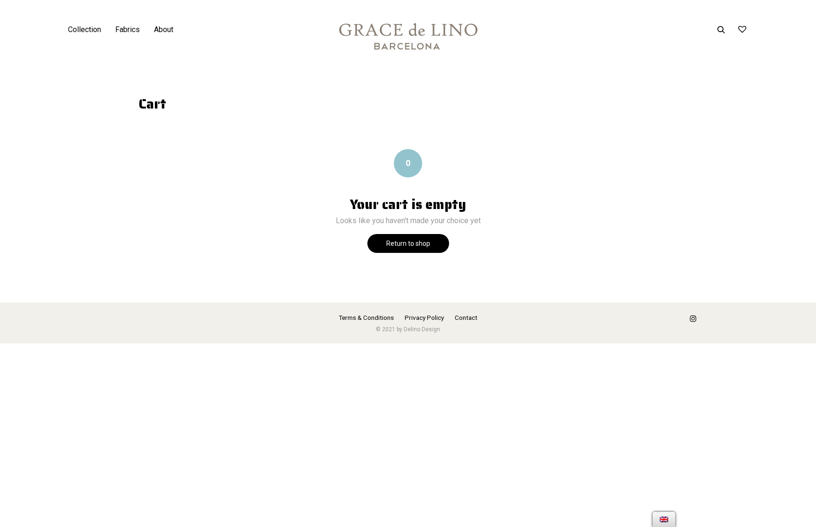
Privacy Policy (424, 317)
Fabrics (127, 29)
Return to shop (408, 243)
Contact (466, 317)
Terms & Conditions (366, 317)
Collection (84, 29)
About (163, 29)
